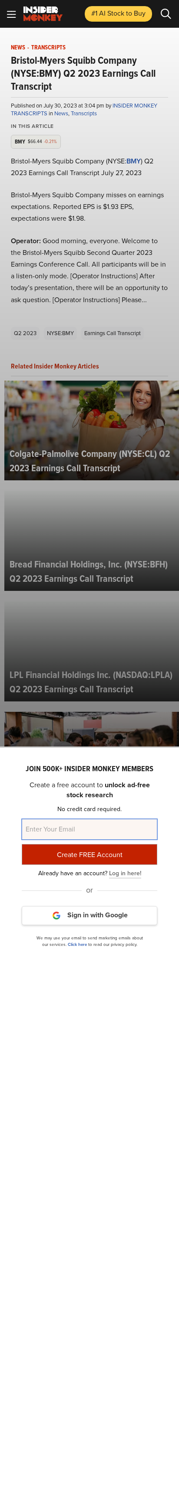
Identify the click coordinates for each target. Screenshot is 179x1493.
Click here (77, 944)
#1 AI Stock (118, 13)
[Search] (166, 14)
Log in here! (125, 873)
